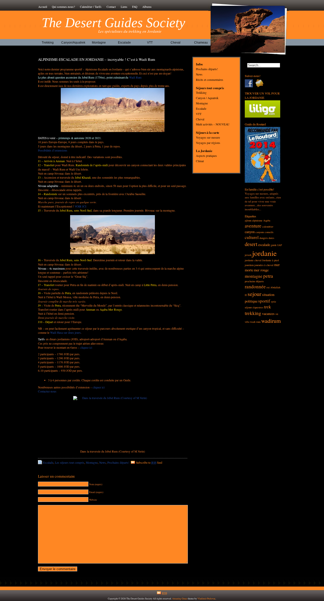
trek (267, 307)
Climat (200, 161)
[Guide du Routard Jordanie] (263, 181)
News (102, 462)
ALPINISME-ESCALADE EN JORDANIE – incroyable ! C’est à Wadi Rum (96, 59)
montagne (253, 276)
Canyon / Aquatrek (207, 98)
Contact (111, 7)
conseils (269, 232)
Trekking (48, 42)
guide (274, 245)
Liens (124, 7)
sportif (264, 301)
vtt (276, 314)
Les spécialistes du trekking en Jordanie (129, 31)
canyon (250, 231)
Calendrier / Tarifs (91, 7)
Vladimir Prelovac (206, 598)
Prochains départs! (118, 462)
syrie (273, 301)
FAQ (134, 7)
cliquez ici (86, 347)
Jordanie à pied (270, 260)
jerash (248, 255)
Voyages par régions (208, 143)
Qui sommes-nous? (63, 7)
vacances (268, 313)
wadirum (271, 320)
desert (251, 244)
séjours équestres (254, 307)
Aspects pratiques (206, 156)
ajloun (248, 220)
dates (271, 238)
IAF (279, 245)
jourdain (249, 265)
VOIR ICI (80, 206)
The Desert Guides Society (114, 22)
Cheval (175, 42)
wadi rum (255, 322)
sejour (254, 293)
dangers (263, 238)
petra (268, 276)
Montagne (99, 42)
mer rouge (261, 270)
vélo (247, 322)
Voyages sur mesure (208, 137)
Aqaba (266, 220)
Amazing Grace (179, 598)
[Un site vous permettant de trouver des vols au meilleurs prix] (263, 116)
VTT (150, 42)
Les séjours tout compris (69, 462)
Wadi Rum (134, 77)
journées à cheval (263, 265)
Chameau (201, 42)
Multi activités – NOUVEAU (212, 124)
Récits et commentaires (209, 80)
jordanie (264, 253)
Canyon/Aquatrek (73, 42)
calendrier (267, 226)
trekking (253, 313)
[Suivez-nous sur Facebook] (250, 83)
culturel (252, 237)
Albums (147, 7)
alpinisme (257, 220)
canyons (259, 232)
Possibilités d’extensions (52, 150)
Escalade (124, 42)
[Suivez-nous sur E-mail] (260, 83)
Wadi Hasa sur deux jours (65, 332)
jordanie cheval (253, 260)
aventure (253, 225)
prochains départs (254, 281)
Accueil (42, 7)
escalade (264, 244)
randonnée (255, 286)
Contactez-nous (47, 391)
